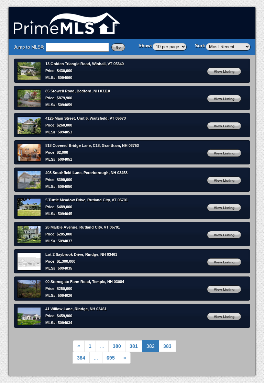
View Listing (224, 71)
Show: (145, 45)
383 (167, 346)
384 (81, 358)
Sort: (200, 45)
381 (134, 346)
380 (117, 346)
